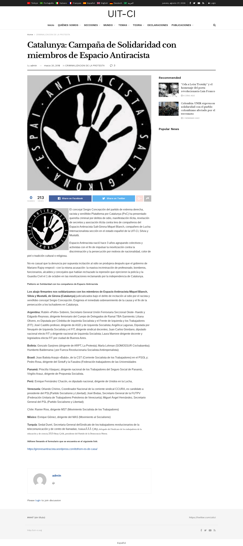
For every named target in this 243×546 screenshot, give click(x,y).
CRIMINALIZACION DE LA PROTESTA (53, 34)
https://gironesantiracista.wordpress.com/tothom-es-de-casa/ (62, 449)
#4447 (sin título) (36, 517)
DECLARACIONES (157, 25)
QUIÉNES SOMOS (68, 25)
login (38, 500)
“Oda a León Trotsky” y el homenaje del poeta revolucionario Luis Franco (198, 88)
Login (213, 3)
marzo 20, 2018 (52, 65)
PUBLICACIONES (181, 25)
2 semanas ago (191, 118)
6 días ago (189, 95)
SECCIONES (91, 25)
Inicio (51, 25)
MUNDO (108, 25)
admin (33, 65)
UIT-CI (121, 14)
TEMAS (122, 25)
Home (30, 34)
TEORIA (137, 25)
